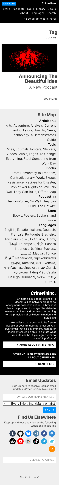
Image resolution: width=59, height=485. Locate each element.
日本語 (13, 244)
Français (17, 234)
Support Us (9, 3)
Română (28, 263)
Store (6, 8)
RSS (54, 121)
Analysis (37, 125)
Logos (33, 154)
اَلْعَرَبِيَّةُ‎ (9, 258)
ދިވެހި (15, 272)
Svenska (48, 263)
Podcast (45, 196)
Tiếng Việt (37, 272)
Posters (35, 149)
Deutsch (49, 230)
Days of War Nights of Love (29, 187)
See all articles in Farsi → (39, 18)
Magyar (38, 253)
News (51, 130)
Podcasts (18, 8)
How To (39, 130)
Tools (30, 8)
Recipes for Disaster (40, 182)
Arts (9, 125)
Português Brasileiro (40, 234)
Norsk (41, 277)
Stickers (49, 149)
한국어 (15, 263)
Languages (38, 13)
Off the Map (47, 192)
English (10, 230)
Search (51, 13)
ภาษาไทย (10, 267)
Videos (12, 154)
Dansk (51, 267)
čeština (36, 249)
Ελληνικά (37, 239)
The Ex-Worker (17, 201)
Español (23, 230)
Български (27, 244)
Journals (22, 149)
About (24, 13)
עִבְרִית (41, 267)
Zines (10, 149)
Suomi (50, 239)
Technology (20, 135)
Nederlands (23, 258)
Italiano (35, 230)
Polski (24, 239)
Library (40, 8)
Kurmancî (28, 277)
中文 (40, 244)
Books (52, 8)
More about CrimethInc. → (35, 344)
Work (40, 178)
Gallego (14, 277)
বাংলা (38, 263)
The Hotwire (46, 206)
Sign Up (49, 410)
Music (22, 154)
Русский (11, 239)
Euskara (49, 249)
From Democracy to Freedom (33, 173)
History (27, 130)
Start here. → (44, 363)
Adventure (21, 125)
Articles (45, 121)
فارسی (26, 253)
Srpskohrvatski (45, 258)
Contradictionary (22, 178)
